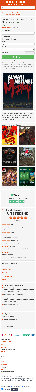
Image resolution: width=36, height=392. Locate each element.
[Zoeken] (33, 7)
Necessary (6, 386)
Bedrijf (14, 39)
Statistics (26, 386)
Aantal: (4, 41)
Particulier (6, 39)
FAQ (2, 354)
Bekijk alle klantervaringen (18, 257)
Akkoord (14, 389)
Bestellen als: (6, 36)
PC (1, 359)
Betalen (3, 344)
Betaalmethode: (7, 47)
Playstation (4, 365)
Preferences (16, 386)
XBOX (2, 362)
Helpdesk (3, 352)
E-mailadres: (6, 30)
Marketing (6, 389)
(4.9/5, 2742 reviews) (18, 220)
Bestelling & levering (7, 341)
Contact (3, 369)
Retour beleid (5, 347)
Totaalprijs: (5, 52)
